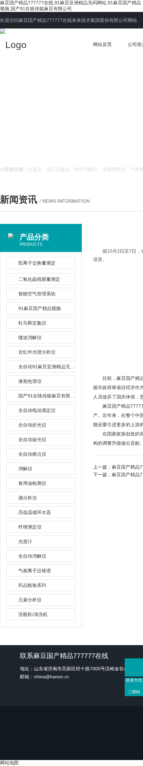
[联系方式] (134, 667)
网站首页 (102, 44)
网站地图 (9, 762)
